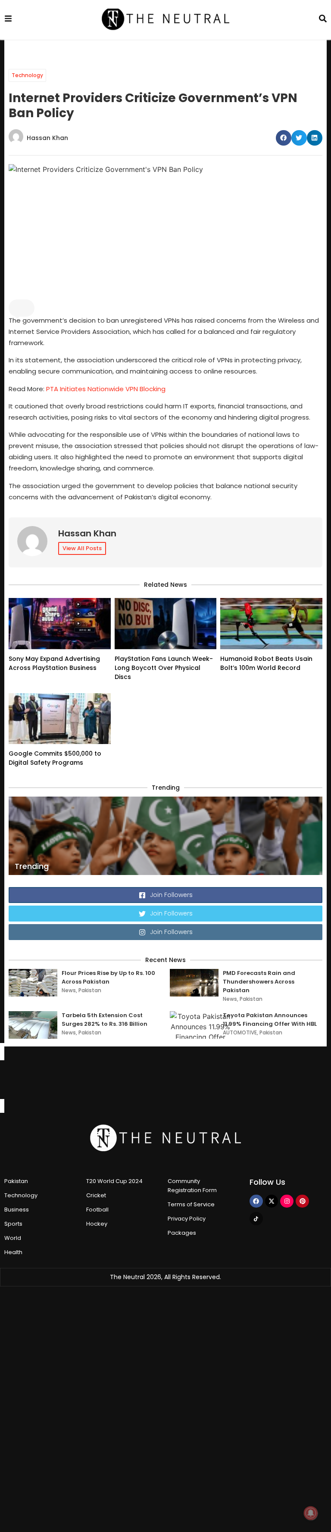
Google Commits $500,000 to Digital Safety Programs (55, 758)
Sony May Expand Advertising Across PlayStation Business (54, 663)
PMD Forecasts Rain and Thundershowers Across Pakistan (259, 981)
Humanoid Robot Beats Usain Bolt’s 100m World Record (266, 663)
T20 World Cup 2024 (114, 1181)
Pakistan (89, 990)
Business (16, 1209)
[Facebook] (256, 1201)
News (69, 990)
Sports (13, 1224)
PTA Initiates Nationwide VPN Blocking (106, 388)
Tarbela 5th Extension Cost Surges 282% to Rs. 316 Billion (104, 1019)
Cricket (96, 1195)
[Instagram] (287, 1201)
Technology (27, 75)
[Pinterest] (302, 1201)
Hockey (96, 1224)
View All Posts (82, 548)
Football (97, 1209)
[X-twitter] (271, 1201)
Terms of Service (191, 1204)
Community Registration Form (192, 1185)
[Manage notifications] (311, 1513)
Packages (182, 1233)
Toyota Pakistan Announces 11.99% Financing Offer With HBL (270, 1019)
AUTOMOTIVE (240, 1032)
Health (13, 1252)
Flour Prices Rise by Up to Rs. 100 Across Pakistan (108, 977)
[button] (283, 138)
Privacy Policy (187, 1218)
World (12, 1238)
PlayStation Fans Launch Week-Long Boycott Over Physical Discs (164, 667)
